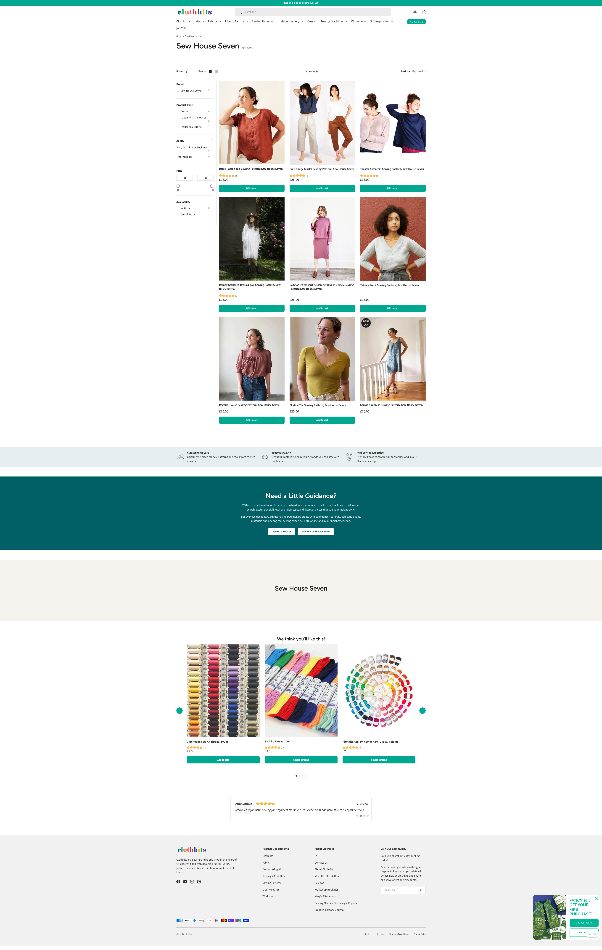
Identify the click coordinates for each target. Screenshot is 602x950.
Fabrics (212, 21)
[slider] (178, 186)
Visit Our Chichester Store (316, 531)
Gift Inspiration (380, 21)
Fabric (265, 863)
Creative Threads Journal (329, 910)
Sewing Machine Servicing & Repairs (336, 903)
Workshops (358, 21)
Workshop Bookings (326, 890)
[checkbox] (194, 91)
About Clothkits (324, 869)
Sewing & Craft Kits (273, 876)
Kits (197, 21)
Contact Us (321, 863)
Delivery (368, 934)
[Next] (422, 710)
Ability (180, 141)
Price (179, 171)
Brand (180, 84)
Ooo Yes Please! (584, 922)
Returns (380, 934)
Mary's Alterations (325, 896)
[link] (301, 808)
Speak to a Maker (281, 531)
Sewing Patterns (262, 21)
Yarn (310, 21)
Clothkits (182, 21)
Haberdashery (290, 21)
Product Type (184, 105)
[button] (423, 11)
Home (179, 36)
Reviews (319, 883)
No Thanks (584, 932)
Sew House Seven (193, 36)
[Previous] (179, 710)
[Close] (596, 898)
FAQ (317, 856)
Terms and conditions (399, 934)
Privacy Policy (420, 934)
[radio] (210, 71)
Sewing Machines (332, 21)
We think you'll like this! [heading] (301, 639)
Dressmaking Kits (272, 869)
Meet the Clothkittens (327, 876)
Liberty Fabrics (234, 21)
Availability (183, 202)
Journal (181, 28)
